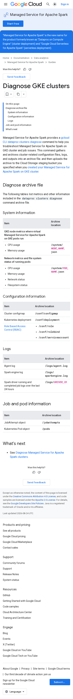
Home (6, 58)
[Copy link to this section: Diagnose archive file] (46, 185)
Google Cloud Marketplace (17, 542)
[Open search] (48, 4)
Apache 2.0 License (45, 500)
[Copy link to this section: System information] (38, 213)
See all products (12, 530)
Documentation (21, 58)
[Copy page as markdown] (18, 94)
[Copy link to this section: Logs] (14, 349)
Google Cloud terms (59, 668)
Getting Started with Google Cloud (22, 600)
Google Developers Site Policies (27, 503)
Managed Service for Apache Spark (39, 15)
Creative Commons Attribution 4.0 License (34, 496)
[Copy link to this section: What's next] (28, 444)
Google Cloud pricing (14, 536)
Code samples (11, 606)
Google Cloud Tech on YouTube (20, 655)
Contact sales (10, 547)
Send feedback (16, 76)
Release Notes (11, 574)
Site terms (39, 668)
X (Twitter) (9, 644)
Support (7, 568)
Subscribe (60, 682)
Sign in (65, 4)
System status (11, 580)
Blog (5, 633)
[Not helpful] (30, 69)
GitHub (6, 595)
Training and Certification (17, 617)
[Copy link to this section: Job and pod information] (54, 404)
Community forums (14, 563)
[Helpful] (24, 69)
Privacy (25, 668)
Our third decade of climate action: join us (28, 674)
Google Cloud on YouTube (17, 650)
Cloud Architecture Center (17, 612)
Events (6, 638)
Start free (13, 23)
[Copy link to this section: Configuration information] (48, 297)
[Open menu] (5, 4)
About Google (10, 668)
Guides (52, 62)
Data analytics (41, 58)
